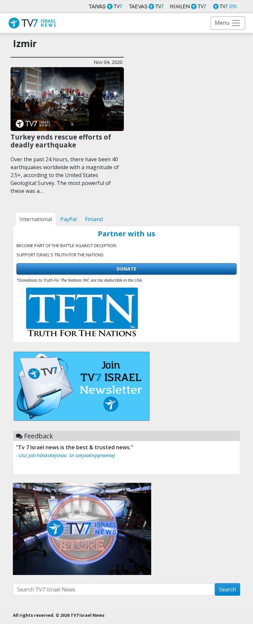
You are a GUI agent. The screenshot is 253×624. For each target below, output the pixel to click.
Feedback (38, 435)
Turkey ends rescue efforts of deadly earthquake (61, 141)
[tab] (35, 219)
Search (227, 589)
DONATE (126, 269)
